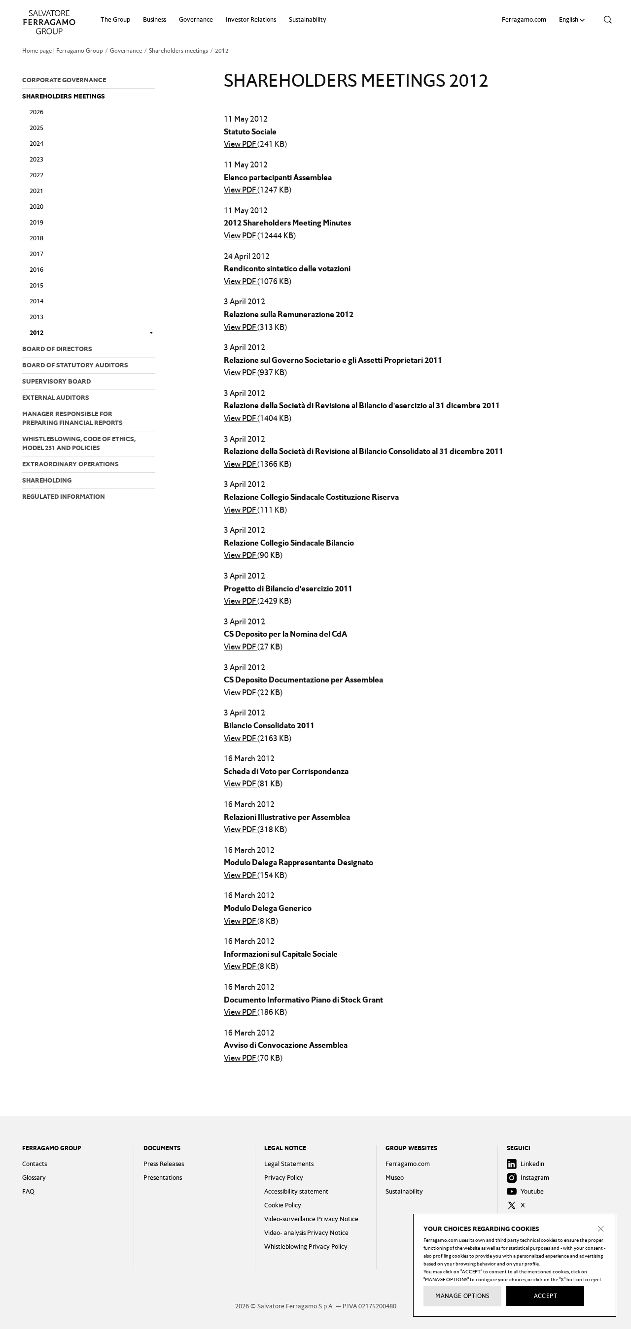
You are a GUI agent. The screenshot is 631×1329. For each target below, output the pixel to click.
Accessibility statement (296, 1191)
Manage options (462, 1296)
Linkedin (532, 1164)
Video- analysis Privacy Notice (306, 1233)
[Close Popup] (601, 1229)
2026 (36, 112)
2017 (36, 254)
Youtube (532, 1191)
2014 (36, 301)
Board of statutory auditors (75, 365)
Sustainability (307, 19)
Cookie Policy (282, 1205)
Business (154, 19)
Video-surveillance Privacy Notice (311, 1219)
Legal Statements (289, 1164)
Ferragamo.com (524, 19)
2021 (36, 191)
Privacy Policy (283, 1177)
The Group (115, 19)
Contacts (34, 1164)
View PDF (240, 144)
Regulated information (63, 496)
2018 (36, 238)
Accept (545, 1296)
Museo (395, 1177)
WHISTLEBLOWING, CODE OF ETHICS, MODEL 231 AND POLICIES (79, 443)
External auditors (55, 397)
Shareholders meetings (178, 51)
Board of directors (57, 349)
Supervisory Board (56, 381)
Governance (196, 19)
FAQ (28, 1191)
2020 (36, 206)
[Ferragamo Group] (49, 22)
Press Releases (163, 1164)
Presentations (162, 1177)
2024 (36, 143)
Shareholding (46, 480)
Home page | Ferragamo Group (62, 51)
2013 (36, 317)
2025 (36, 128)
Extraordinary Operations (70, 464)
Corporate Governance (64, 80)
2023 (36, 159)
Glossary (34, 1177)
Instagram (535, 1177)
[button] (573, 19)
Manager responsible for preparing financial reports (72, 418)
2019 (36, 222)
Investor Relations (251, 19)
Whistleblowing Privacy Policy (306, 1246)
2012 (36, 332)
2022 (36, 175)
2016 (36, 269)
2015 (36, 285)
